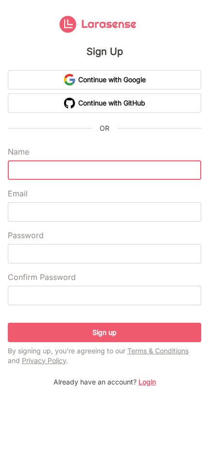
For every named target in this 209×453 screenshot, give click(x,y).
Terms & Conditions (158, 351)
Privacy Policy (44, 360)
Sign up (104, 332)
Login (147, 382)
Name (18, 152)
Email (18, 193)
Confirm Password (42, 277)
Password (26, 235)
